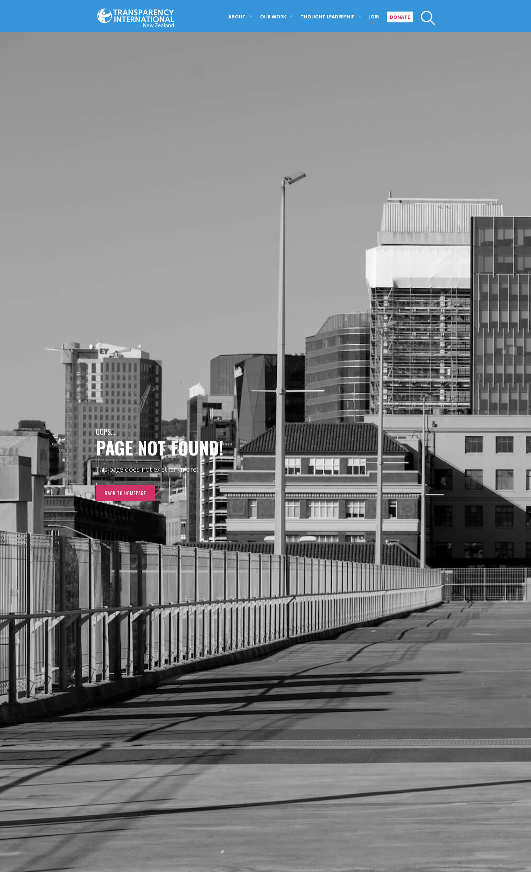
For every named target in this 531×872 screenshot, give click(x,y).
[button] (240, 16)
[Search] (424, 18)
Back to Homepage (125, 493)
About (237, 16)
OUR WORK (273, 16)
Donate (400, 17)
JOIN (374, 16)
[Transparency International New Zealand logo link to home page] (136, 14)
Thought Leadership (328, 16)
